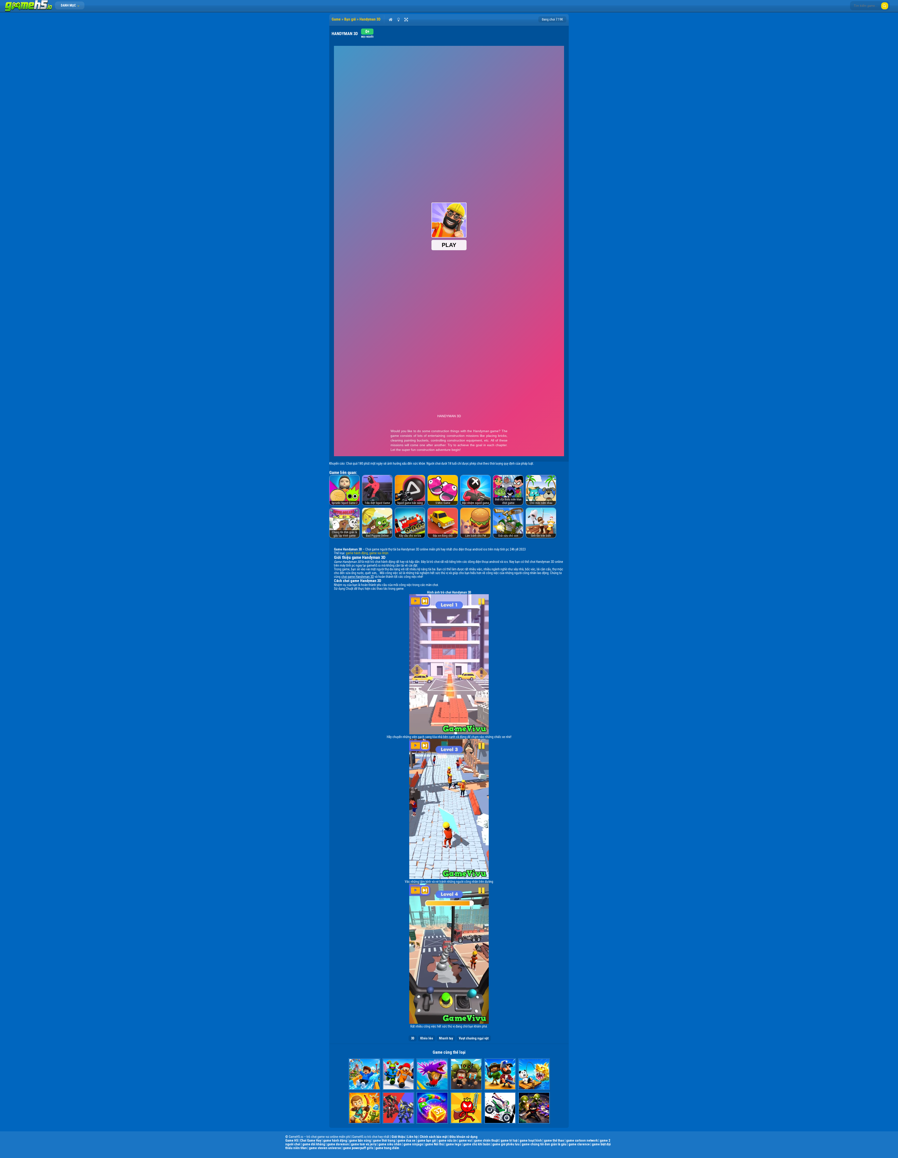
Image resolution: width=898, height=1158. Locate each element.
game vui (465, 1140)
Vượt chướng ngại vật (474, 1038)
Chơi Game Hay (310, 1140)
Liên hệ (412, 1137)
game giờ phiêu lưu (506, 1144)
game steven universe (325, 1148)
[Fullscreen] (406, 19)
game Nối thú (434, 1144)
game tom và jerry (363, 1144)
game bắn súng (360, 1140)
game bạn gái (426, 1140)
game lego (453, 1144)
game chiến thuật (486, 1140)
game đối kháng (313, 1144)
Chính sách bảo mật (433, 1137)
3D (412, 1038)
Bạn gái (350, 19)
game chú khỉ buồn (476, 1144)
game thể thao (554, 1140)
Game (336, 19)
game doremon (338, 1144)
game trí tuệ (509, 1140)
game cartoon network (582, 1140)
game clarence (579, 1144)
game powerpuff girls (358, 1148)
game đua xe (406, 1140)
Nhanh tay (446, 1038)
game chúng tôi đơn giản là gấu (544, 1144)
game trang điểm (387, 1148)
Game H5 (291, 1140)
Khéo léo (426, 1038)
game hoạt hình (531, 1140)
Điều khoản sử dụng (463, 1137)
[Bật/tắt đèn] (398, 19)
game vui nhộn (378, 553)
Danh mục (68, 5)
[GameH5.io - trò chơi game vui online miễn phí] (29, 10)
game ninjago (413, 1144)
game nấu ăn (447, 1140)
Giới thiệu (398, 1137)
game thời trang (384, 1140)
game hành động (357, 553)
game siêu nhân (389, 1144)
